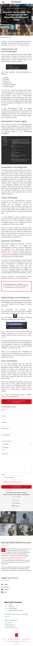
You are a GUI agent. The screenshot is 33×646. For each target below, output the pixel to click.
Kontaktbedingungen (15, 482)
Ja (3, 449)
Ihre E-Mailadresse (5, 435)
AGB (5, 641)
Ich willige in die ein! (12, 482)
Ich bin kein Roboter (9, 477)
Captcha (3, 474)
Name (3, 409)
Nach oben (16, 635)
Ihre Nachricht (4, 453)
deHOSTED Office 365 (18, 558)
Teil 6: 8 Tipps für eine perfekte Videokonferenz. (16, 401)
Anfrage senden (16, 487)
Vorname (3, 416)
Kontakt (16, 643)
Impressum (23, 641)
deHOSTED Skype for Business (19, 557)
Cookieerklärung (26, 639)
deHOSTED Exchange (7, 557)
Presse (4, 639)
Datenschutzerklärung (13, 639)
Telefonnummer (5, 428)
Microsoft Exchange (15, 331)
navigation (3, 2)
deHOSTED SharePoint (6, 558)
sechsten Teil (7, 394)
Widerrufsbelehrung (13, 641)
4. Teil (9, 389)
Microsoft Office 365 (6, 253)
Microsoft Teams (15, 45)
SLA (28, 641)
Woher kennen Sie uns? (6, 441)
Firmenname (4, 422)
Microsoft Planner (13, 220)
